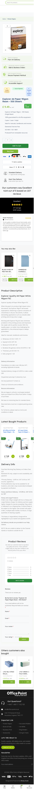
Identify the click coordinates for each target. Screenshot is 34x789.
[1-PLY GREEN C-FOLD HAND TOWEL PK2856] (25, 664)
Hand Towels (23, 676)
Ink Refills (22, 727)
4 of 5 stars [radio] (19, 637)
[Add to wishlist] (13, 255)
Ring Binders (23, 730)
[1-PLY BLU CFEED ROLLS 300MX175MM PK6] (9, 664)
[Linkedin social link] (21, 167)
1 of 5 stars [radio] (15, 637)
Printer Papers (12, 19)
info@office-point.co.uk (12, 709)
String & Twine (23, 733)
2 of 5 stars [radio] (17, 637)
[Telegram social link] (23, 167)
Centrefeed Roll (7, 676)
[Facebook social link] (14, 167)
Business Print (7, 730)
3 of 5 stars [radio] (18, 637)
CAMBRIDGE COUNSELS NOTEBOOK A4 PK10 (23, 271)
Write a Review (20, 580)
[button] (15, 279)
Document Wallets (25, 724)
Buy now (10, 151)
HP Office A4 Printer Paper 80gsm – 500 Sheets (9, 431)
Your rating (9, 637)
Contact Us (7, 747)
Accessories (6, 733)
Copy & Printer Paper (8, 428)
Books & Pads (7, 727)
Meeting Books (6, 274)
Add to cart (16, 146)
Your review (9, 626)
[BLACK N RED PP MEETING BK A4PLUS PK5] (9, 260)
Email (7, 618)
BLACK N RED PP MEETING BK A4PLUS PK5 (7, 271)
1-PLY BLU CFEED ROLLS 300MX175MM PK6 (8, 673)
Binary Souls (24, 781)
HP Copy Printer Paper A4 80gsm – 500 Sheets (23, 431)
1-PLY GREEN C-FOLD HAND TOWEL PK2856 (24, 673)
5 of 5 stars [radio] (21, 637)
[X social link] (16, 167)
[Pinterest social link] (18, 167)
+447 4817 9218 (16, 704)
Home (4, 19)
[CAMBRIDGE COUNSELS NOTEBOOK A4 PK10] (25, 260)
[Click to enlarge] (5, 50)
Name (7, 611)
